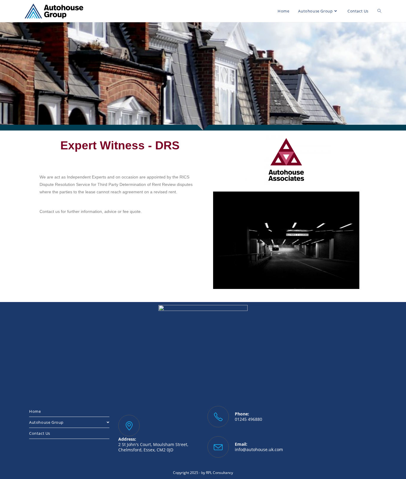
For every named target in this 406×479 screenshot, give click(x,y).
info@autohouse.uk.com (259, 449)
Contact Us (39, 433)
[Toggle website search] (379, 11)
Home (35, 411)
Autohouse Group (46, 422)
